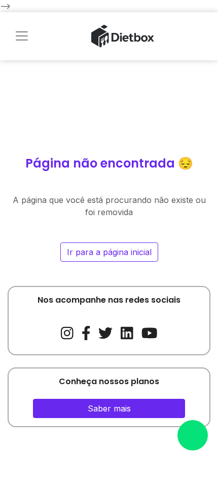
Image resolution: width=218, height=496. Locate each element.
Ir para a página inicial (109, 252)
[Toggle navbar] (21, 36)
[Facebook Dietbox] (86, 331)
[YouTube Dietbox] (149, 331)
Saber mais (109, 408)
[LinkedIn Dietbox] (127, 331)
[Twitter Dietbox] (105, 331)
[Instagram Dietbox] (67, 331)
